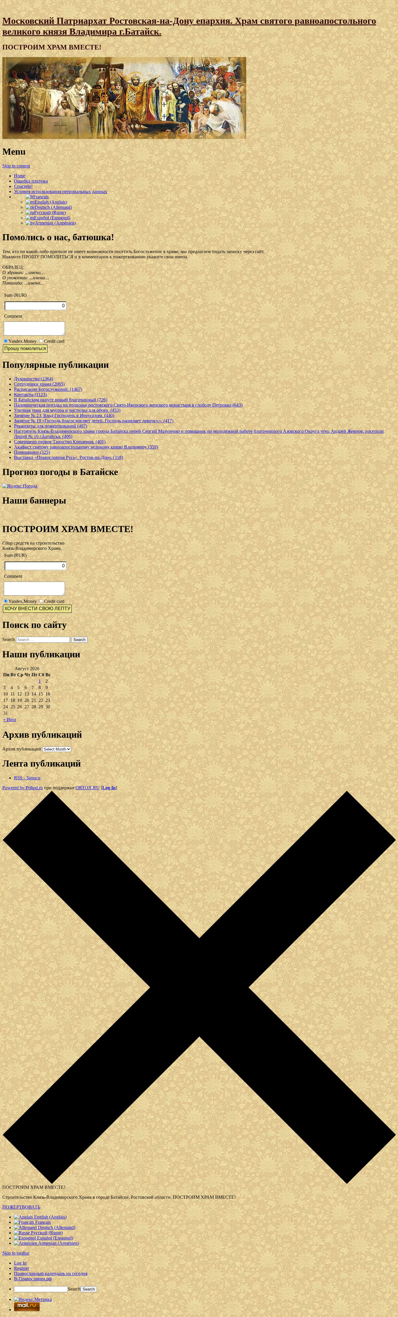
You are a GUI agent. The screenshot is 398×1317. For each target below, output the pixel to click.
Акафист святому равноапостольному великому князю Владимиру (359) (86, 446)
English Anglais (51, 202)
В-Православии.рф (33, 1278)
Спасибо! (23, 186)
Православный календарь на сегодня (50, 1273)
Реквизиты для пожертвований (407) (50, 425)
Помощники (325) (32, 452)
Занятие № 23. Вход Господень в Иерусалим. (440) (64, 415)
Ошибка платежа (31, 181)
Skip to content (16, 165)
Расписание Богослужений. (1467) (48, 389)
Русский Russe (50, 212)
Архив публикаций (21, 748)
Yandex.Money (22, 341)
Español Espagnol (52, 217)
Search (8, 639)
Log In (109, 787)
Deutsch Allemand (53, 207)
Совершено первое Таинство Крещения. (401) (59, 441)
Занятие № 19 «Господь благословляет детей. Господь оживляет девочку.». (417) (93, 420)
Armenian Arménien (55, 222)
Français (41, 196)
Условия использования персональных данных (60, 191)
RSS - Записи (27, 777)
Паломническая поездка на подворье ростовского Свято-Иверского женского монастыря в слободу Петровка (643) (128, 404)
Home (19, 175)
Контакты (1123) (30, 394)
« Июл (9, 719)
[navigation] (199, 1276)
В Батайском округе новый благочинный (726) (60, 399)
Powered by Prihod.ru (22, 787)
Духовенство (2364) (33, 378)
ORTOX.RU (87, 787)
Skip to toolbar (15, 1253)
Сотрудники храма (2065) (39, 384)
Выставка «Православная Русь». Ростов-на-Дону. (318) (68, 457)
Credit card (54, 341)
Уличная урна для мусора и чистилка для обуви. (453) (67, 410)
